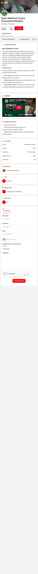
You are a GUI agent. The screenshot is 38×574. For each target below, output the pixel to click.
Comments (5, 253)
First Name (5, 215)
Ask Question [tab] (7, 210)
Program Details (6, 33)
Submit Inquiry (19, 281)
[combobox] (4, 239)
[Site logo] (6, 2)
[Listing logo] (4, 13)
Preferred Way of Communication (11, 244)
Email (3, 231)
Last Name (5, 223)
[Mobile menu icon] (2, 2)
